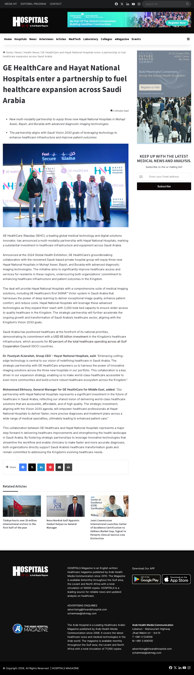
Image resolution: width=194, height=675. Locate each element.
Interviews (46, 39)
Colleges (106, 39)
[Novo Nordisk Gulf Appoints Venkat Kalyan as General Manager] (66, 506)
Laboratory (90, 39)
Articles (61, 39)
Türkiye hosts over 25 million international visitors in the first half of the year (20, 524)
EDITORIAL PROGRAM (33, 3)
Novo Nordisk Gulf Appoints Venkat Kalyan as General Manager (63, 524)
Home (8, 39)
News (33, 39)
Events (136, 39)
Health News (31, 52)
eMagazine (122, 39)
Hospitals (20, 39)
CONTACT (56, 3)
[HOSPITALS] (32, 22)
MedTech (75, 39)
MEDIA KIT (11, 3)
